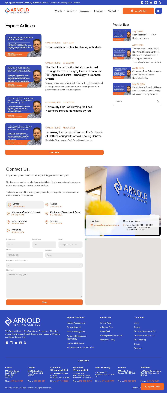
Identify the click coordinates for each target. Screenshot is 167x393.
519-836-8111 (55, 206)
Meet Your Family (107, 340)
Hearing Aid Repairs (75, 343)
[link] (138, 11)
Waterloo (138, 348)
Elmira (136, 323)
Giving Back (105, 331)
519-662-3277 (17, 223)
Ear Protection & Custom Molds (80, 347)
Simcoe (137, 344)
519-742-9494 (17, 215)
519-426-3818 (56, 223)
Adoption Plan (106, 327)
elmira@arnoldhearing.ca (106, 225)
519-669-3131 (19, 206)
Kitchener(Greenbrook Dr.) (145, 331)
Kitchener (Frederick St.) (144, 335)
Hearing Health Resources (111, 335)
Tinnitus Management (76, 331)
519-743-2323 (56, 215)
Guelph (137, 327)
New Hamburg (140, 340)
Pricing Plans (105, 323)
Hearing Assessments (76, 323)
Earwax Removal (74, 327)
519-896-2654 (17, 232)
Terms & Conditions (140, 388)
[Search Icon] (137, 101)
